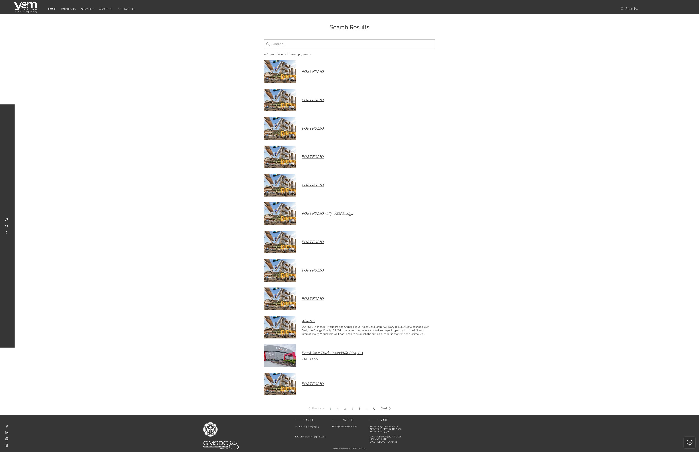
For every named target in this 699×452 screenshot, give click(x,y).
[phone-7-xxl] (6, 232)
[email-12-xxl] (6, 226)
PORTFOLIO (313, 71)
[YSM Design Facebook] (6, 426)
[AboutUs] (280, 327)
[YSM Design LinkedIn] (6, 432)
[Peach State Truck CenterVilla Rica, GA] (280, 355)
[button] (315, 408)
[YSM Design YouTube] (6, 445)
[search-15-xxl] (6, 219)
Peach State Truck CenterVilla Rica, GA (332, 353)
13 (374, 408)
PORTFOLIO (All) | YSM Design (327, 213)
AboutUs (308, 321)
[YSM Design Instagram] (6, 438)
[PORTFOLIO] (280, 71)
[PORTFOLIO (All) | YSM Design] (280, 213)
